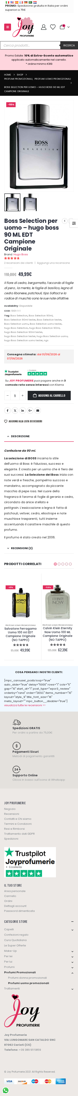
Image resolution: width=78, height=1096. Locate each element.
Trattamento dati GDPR (19, 834)
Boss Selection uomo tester (46, 323)
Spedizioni (11, 839)
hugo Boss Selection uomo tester (23, 340)
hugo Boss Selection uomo (52, 336)
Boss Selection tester (49, 319)
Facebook (7, 410)
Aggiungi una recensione (53, 263)
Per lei (8, 956)
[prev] (65, 221)
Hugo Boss (21, 254)
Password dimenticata (19, 911)
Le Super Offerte (15, 945)
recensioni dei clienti (18, 263)
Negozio (10, 809)
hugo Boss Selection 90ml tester (23, 332)
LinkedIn (22, 410)
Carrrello (10, 896)
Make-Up (10, 951)
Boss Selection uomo (16, 323)
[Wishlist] (53, 27)
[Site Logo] (23, 27)
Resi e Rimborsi (14, 829)
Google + (30, 410)
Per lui (8, 962)
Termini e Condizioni (18, 824)
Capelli (9, 929)
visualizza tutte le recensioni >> (25, 705)
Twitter (15, 410)
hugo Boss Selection (16, 328)
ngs (46, 340)
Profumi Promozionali (20, 972)
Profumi (9, 967)
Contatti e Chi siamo (17, 819)
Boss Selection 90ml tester (20, 319)
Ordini (8, 901)
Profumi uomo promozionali (20, 625)
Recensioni (11, 814)
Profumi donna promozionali (27, 978)
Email (37, 410)
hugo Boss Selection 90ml (44, 328)
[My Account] (43, 27)
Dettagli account (15, 906)
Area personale (15, 891)
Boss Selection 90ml (41, 315)
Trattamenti (12, 988)
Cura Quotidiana (15, 940)
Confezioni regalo (16, 935)
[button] (7, 27)
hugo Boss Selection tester (19, 336)
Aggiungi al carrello (51, 395)
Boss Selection (18, 315)
